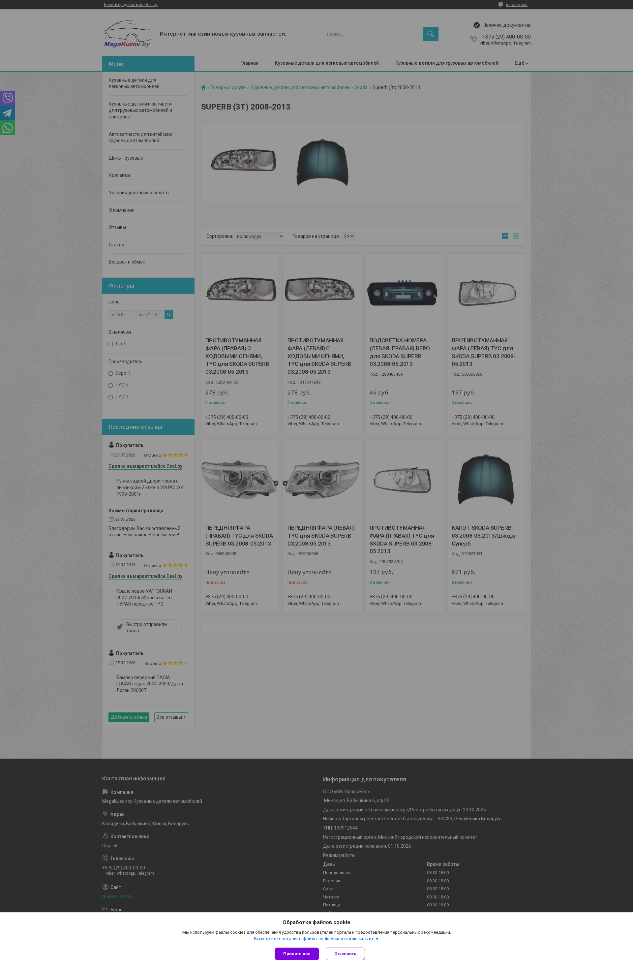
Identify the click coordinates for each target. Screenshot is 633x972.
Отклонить (345, 953)
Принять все (297, 953)
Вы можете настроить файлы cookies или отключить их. (314, 938)
